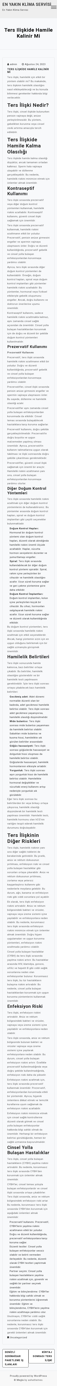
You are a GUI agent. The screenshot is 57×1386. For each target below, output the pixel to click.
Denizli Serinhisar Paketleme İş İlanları (14, 1358)
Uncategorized (18, 1337)
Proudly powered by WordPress (28, 1376)
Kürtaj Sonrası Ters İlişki (42, 1356)
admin (13, 64)
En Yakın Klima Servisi (26, 4)
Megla (20, 1380)
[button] (54, 7)
